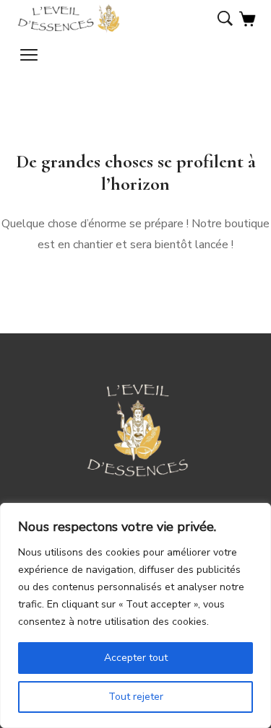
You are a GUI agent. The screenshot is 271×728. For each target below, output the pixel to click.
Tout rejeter (135, 696)
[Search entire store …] (225, 19)
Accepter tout (136, 658)
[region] (135, 615)
